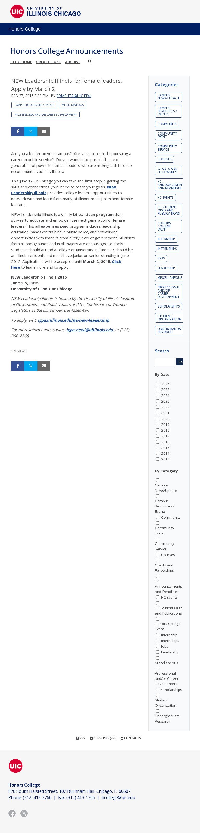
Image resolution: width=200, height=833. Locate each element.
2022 (165, 407)
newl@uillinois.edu (94, 329)
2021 (165, 412)
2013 (165, 459)
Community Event (167, 135)
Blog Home (21, 61)
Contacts (132, 738)
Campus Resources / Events (34, 105)
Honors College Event (164, 226)
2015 (165, 447)
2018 (165, 430)
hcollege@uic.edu (118, 797)
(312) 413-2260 (37, 797)
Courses (165, 159)
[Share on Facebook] (17, 132)
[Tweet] (30, 132)
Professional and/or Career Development (45, 114)
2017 (165, 436)
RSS (82, 738)
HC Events (166, 197)
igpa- (71, 329)
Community (167, 124)
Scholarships (169, 306)
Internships (167, 248)
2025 (165, 389)
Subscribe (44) (104, 738)
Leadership (166, 268)
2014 (165, 453)
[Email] (43, 132)
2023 (165, 401)
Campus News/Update (169, 97)
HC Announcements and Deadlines (172, 184)
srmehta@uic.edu (74, 95)
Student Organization (170, 317)
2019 (165, 424)
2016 (165, 442)
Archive (72, 61)
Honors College (24, 29)
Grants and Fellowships (168, 170)
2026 (165, 383)
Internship (166, 239)
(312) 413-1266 (80, 797)
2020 (165, 418)
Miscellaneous (73, 105)
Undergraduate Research (171, 330)
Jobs (161, 258)
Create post (48, 61)
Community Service (167, 148)
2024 (165, 395)
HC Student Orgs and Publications (169, 210)
